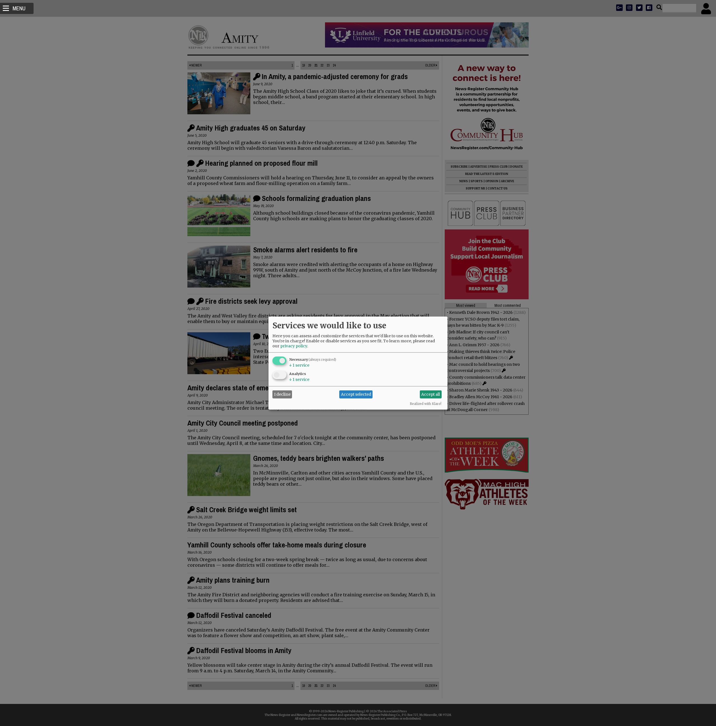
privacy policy (293, 345)
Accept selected (356, 394)
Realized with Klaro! (425, 403)
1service (299, 364)
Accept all (430, 394)
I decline (282, 394)
